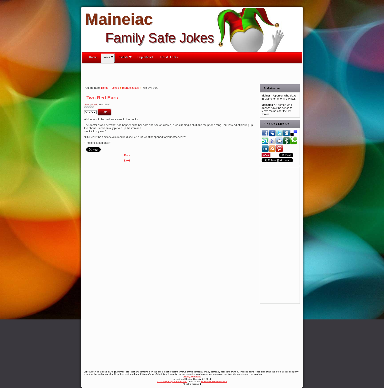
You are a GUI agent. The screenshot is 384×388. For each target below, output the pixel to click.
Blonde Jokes (130, 87)
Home (104, 87)
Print (87, 104)
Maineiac (119, 19)
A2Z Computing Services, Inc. (172, 381)
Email (94, 104)
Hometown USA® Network (214, 381)
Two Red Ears (102, 97)
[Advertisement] (163, 73)
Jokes (115, 87)
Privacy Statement (192, 376)
